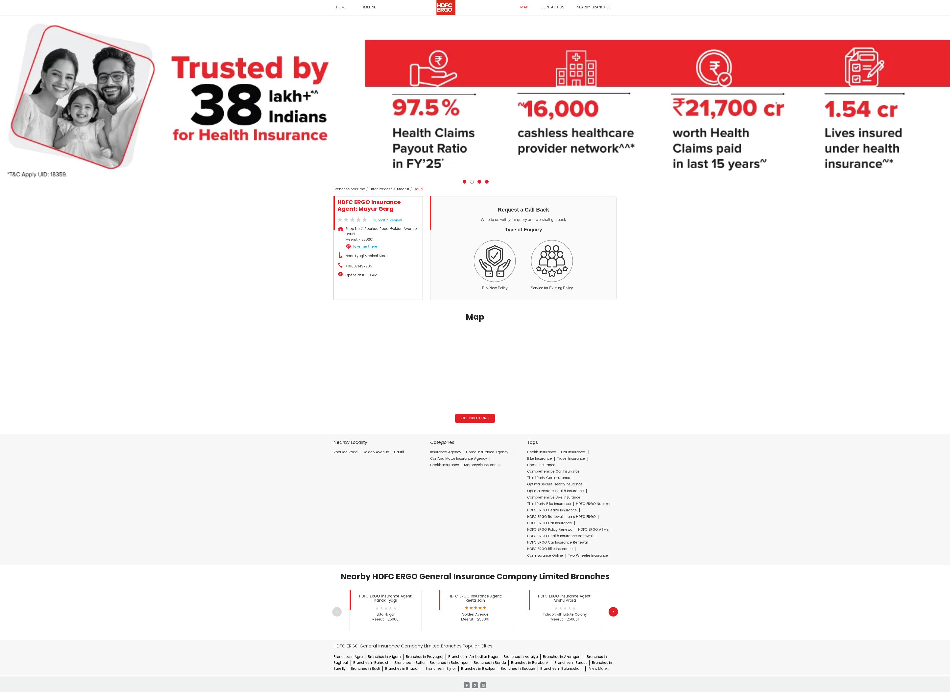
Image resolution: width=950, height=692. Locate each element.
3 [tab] (478, 181)
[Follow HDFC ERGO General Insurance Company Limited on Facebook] (467, 685)
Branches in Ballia (410, 663)
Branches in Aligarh (384, 657)
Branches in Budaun (518, 668)
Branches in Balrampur (449, 663)
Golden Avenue (375, 452)
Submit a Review (387, 220)
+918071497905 (358, 266)
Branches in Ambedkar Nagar (473, 657)
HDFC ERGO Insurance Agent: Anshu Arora (565, 598)
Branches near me (349, 189)
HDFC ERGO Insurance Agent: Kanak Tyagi (385, 598)
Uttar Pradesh (381, 189)
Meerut (403, 189)
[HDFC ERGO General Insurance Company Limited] (445, 7)
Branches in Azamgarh (562, 657)
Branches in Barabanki (530, 663)
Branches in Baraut (570, 663)
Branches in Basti (365, 668)
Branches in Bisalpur (478, 668)
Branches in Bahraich (371, 663)
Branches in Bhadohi (402, 668)
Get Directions (475, 418)
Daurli (399, 452)
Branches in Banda (490, 663)
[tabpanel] (475, 99)
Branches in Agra (348, 657)
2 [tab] (471, 181)
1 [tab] (464, 181)
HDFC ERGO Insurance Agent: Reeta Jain (475, 598)
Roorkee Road (345, 452)
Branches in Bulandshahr (561, 668)
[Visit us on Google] (475, 685)
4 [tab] (486, 181)
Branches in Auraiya (521, 657)
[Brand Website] (483, 685)
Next (613, 611)
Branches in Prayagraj (424, 657)
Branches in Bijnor (441, 668)
